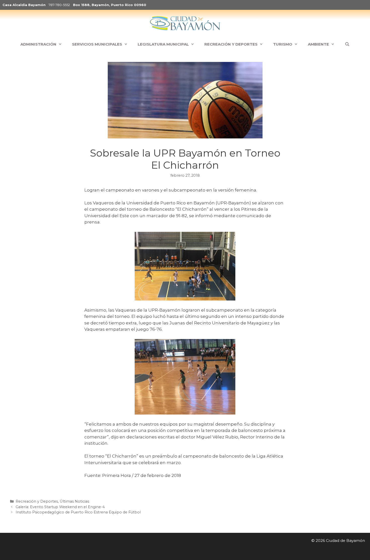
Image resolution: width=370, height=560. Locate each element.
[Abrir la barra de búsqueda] (347, 44)
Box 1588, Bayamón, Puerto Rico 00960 (109, 5)
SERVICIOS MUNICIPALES (97, 44)
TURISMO (282, 44)
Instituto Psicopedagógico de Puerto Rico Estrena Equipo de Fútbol (78, 512)
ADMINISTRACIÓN (38, 44)
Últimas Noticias (74, 501)
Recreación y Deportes (37, 501)
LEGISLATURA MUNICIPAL (163, 44)
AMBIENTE (318, 44)
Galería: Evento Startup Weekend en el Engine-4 (60, 507)
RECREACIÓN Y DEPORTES (230, 44)
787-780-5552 (59, 5)
